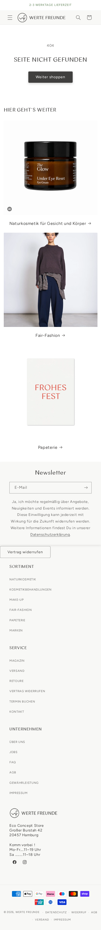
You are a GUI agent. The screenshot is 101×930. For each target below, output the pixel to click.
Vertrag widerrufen (25, 552)
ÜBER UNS (17, 742)
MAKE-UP (16, 599)
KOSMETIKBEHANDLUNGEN (30, 589)
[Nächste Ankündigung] (92, 5)
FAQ (12, 762)
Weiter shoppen (51, 77)
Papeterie (48, 447)
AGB (12, 772)
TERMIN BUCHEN (22, 701)
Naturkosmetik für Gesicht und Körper (47, 223)
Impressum (62, 919)
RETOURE (16, 681)
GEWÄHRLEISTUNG (24, 782)
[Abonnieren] (86, 487)
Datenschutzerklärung (50, 534)
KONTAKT (16, 711)
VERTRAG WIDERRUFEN (27, 691)
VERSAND (16, 671)
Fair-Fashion (47, 335)
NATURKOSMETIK (22, 579)
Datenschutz (56, 912)
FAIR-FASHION (20, 610)
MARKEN (16, 630)
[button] (9, 17)
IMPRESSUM (18, 793)
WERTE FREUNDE (28, 912)
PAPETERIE (17, 620)
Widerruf (78, 912)
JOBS (13, 752)
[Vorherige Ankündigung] (9, 5)
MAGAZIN (16, 660)
